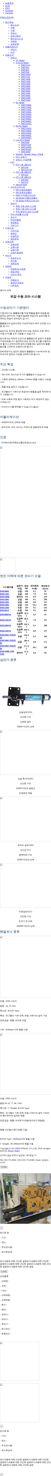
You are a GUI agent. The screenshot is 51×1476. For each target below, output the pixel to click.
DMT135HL (26, 107)
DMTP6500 (26, 149)
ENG (7, 8)
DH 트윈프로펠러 (24, 192)
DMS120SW (5, 620)
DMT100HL (26, 105)
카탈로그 (14, 280)
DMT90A (25, 70)
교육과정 (14, 244)
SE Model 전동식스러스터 (27, 201)
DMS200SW (5, 625)
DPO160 (24, 167)
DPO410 (24, 175)
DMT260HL (26, 117)
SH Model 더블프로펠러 (26, 198)
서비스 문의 (15, 274)
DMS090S (4, 591)
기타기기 (14, 225)
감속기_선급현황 (23, 160)
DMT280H (25, 91)
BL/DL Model (22, 126)
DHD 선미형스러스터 (26, 195)
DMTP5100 (26, 145)
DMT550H (25, 100)
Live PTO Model (23, 140)
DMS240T (4, 608)
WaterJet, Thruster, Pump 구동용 (29, 154)
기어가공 (14, 231)
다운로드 (14, 285)
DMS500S (4, 605)
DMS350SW (5, 631)
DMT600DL (26, 138)
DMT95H (25, 72)
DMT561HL (26, 124)
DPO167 (24, 182)
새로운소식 (15, 258)
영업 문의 (14, 272)
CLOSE (4, 1167)
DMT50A (25, 67)
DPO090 (24, 180)
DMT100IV (26, 74)
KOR (7, 6)
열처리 (13, 233)
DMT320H (25, 93)
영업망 (8, 266)
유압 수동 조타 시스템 (26, 206)
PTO (12, 162)
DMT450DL (26, 133)
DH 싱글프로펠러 (24, 190)
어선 (12, 52)
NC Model (20, 60)
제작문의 (14, 239)
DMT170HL (26, 110)
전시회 (13, 261)
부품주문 (9, 3)
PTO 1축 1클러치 (23, 165)
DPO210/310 (26, 170)
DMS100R (4, 597)
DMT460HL (26, 121)
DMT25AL (26, 65)
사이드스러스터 (17, 187)
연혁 (12, 28)
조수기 (13, 217)
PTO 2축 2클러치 (23, 177)
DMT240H (25, 86)
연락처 (13, 41)
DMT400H (25, 95)
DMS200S (4, 599)
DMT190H (25, 84)
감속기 (13, 58)
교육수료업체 (16, 253)
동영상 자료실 (17, 283)
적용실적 (14, 264)
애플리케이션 (11, 47)
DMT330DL (26, 131)
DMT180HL (26, 112)
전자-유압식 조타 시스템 (27, 212)
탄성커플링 (15, 220)
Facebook (9, 11)
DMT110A (25, 77)
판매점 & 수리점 (18, 269)
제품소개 (9, 55)
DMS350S (4, 602)
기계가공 (9, 228)
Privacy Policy (14, 1151)
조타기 (13, 203)
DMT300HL (26, 119)
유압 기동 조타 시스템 (26, 209)
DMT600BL (26, 135)
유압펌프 (14, 223)
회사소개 (14, 25)
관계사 (13, 33)
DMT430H (25, 98)
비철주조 (14, 236)
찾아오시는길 (16, 39)
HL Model (20, 103)
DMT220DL (26, 128)
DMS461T (4, 610)
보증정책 (14, 44)
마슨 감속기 (21, 157)
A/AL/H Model (22, 63)
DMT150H (25, 81)
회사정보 (9, 22)
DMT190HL (26, 114)
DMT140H (25, 79)
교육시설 (14, 247)
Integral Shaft (21, 185)
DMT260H (25, 88)
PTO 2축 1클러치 (23, 172)
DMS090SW (5, 614)
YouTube (9, 13)
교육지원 (9, 242)
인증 (12, 30)
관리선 (13, 50)
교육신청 (14, 250)
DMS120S (4, 594)
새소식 (8, 255)
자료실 (8, 277)
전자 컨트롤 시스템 (19, 214)
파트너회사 (15, 36)
